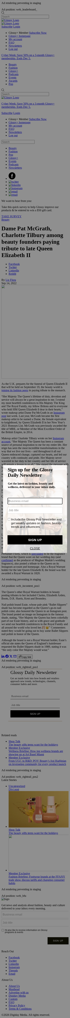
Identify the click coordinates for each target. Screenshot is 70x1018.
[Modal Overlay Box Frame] (35, 509)
